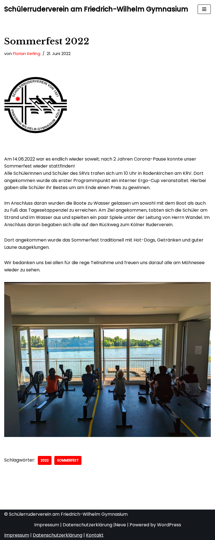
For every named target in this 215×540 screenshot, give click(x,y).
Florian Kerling (26, 53)
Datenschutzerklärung (87, 525)
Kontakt (95, 535)
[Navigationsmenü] (204, 9)
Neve (120, 525)
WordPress (169, 525)
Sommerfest (68, 460)
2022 (45, 460)
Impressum (46, 525)
